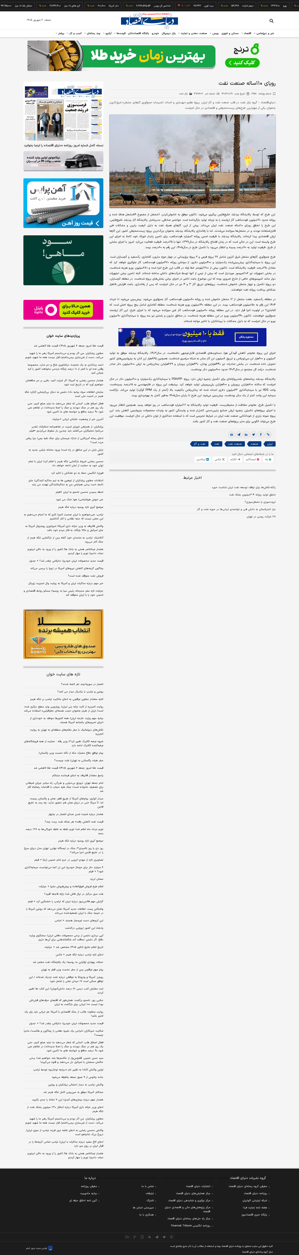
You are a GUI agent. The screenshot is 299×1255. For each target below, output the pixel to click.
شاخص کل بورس (136, 6)
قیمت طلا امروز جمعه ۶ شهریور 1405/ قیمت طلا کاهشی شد (68, 768)
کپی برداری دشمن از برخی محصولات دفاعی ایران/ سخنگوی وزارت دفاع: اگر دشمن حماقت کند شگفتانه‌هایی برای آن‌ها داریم (66, 938)
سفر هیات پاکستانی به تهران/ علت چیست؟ (78, 761)
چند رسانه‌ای (93, 33)
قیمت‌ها (120, 33)
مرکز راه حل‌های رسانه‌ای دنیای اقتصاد (188, 1219)
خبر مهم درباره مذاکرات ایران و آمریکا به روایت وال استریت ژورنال (65, 583)
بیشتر (60, 33)
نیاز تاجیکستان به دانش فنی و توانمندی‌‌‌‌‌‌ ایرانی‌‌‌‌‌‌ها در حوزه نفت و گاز (236, 509)
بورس (215, 33)
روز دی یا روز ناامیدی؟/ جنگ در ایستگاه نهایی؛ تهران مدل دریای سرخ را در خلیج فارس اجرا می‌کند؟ (63, 850)
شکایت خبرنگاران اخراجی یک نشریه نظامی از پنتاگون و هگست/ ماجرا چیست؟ (63, 1033)
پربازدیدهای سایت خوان (63, 336)
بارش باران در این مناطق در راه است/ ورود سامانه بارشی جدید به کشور (66, 452)
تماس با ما (148, 1186)
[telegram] (239, 435)
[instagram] (171, 1237)
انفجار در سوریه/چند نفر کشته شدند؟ (82, 684)
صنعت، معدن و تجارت (193, 33)
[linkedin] (246, 435)
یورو (259, 6)
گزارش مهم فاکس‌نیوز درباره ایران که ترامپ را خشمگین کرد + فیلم (65, 902)
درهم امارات (222, 6)
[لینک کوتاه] (268, 435)
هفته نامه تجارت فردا (255, 1208)
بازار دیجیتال (169, 33)
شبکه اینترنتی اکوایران (254, 1201)
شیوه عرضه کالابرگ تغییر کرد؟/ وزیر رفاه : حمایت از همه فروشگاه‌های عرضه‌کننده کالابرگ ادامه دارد (63, 743)
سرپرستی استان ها (143, 1208)
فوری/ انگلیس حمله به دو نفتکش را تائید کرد (77, 473)
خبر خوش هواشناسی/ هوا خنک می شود (79, 500)
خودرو (155, 33)
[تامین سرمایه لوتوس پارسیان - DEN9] (63, 260)
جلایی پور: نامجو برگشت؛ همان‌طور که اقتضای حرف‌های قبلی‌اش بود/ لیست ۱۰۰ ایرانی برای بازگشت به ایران (66, 1002)
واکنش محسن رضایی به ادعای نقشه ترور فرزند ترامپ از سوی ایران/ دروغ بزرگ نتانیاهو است (64, 1132)
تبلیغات (150, 1193)
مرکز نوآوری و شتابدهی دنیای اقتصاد (189, 1201)
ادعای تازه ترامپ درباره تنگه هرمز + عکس (79, 955)
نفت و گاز (199, 444)
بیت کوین (183, 6)
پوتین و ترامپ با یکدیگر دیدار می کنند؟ (80, 692)
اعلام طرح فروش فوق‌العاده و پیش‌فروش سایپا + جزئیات (71, 887)
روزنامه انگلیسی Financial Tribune (190, 1226)
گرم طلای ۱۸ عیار (46, 6)
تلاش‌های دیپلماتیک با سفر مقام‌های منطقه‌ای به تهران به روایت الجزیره (66, 732)
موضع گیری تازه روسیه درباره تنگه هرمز (80, 507)
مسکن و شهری (230, 33)
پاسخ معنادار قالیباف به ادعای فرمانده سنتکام (77, 776)
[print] (231, 435)
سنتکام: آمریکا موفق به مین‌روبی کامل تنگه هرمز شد (73, 1092)
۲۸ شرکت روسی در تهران (261, 517)
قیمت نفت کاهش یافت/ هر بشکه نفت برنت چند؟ (74, 822)
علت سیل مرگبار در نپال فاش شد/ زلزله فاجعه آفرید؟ (73, 894)
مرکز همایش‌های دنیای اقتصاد (193, 1193)
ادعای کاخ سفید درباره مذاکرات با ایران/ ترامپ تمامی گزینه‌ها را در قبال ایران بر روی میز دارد (66, 1144)
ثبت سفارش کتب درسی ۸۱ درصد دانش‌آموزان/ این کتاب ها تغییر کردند (66, 991)
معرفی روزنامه (89, 1186)
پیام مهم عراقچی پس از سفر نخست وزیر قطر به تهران (72, 970)
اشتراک (150, 1201)
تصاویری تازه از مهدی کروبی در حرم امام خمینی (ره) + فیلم (68, 860)
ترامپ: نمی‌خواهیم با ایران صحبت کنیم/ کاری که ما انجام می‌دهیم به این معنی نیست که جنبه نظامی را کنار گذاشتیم (63, 517)
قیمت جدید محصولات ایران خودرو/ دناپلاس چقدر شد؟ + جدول (66, 561)
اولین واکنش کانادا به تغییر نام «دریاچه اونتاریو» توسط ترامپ (68, 1070)
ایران (270, 444)
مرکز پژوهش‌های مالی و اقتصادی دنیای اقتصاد (187, 1209)
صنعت (254, 444)
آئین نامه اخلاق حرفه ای (83, 1201)
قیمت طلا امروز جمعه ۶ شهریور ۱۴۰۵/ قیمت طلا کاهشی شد (68, 346)
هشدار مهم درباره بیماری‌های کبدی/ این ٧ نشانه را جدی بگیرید (67, 1100)
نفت (216, 444)
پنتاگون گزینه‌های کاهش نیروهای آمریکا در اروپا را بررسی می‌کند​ (66, 568)
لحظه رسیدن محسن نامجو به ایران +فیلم (79, 492)
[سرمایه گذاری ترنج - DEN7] (149, 56)
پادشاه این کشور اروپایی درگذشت (84, 928)
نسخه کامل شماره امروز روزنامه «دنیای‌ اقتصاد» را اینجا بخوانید (63, 145)
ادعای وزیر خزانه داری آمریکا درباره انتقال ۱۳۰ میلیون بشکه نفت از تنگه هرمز (65, 1109)
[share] (142, 1237)
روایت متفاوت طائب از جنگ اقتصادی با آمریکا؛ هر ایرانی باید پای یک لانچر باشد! (63, 1014)
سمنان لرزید (96, 879)
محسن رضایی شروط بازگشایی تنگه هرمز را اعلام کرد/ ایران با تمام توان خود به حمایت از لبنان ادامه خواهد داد (65, 464)
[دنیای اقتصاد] (149, 21)
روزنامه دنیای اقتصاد (255, 1193)
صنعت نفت (235, 444)
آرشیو (108, 33)
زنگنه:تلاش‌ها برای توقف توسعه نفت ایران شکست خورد (244, 487)
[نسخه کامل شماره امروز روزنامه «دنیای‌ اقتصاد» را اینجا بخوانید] (63, 111)
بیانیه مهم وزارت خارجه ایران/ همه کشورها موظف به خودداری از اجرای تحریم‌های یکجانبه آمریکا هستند (66, 720)
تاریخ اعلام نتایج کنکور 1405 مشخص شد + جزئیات (73, 947)
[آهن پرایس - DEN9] (63, 203)
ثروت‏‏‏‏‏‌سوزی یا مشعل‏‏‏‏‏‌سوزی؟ (260, 502)
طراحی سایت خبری (39, 1248)
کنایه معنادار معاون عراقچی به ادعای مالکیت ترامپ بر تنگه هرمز (66, 699)
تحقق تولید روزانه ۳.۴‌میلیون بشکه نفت (252, 495)
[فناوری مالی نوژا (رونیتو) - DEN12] (63, 634)
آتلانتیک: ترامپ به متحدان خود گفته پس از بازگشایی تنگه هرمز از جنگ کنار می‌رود (65, 540)
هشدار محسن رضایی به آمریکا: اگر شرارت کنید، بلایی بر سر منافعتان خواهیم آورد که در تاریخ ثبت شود (64, 383)
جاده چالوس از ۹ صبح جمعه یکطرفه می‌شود (77, 1077)
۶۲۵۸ (261, 94)
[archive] (127, 1237)
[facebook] (261, 435)
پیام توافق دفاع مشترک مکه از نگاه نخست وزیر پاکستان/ (71, 753)
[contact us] (135, 1237)
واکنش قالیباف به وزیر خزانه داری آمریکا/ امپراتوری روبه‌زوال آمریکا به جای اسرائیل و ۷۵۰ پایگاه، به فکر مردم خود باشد (64, 528)
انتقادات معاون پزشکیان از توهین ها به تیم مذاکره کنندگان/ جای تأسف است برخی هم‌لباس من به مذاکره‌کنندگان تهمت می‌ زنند (65, 483)
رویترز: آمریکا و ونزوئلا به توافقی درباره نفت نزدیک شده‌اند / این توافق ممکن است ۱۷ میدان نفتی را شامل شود (66, 979)
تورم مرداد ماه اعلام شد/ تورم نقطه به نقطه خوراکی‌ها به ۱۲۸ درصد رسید (64, 831)
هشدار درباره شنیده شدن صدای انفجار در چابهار (75, 814)
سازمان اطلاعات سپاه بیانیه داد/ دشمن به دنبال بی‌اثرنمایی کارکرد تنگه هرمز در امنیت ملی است (64, 394)
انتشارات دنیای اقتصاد (198, 1186)
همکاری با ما (146, 1215)
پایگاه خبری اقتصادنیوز (254, 1215)
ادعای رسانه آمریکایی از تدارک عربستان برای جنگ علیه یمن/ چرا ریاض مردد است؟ (64, 440)
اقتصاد (247, 33)
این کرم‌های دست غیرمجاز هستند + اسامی (79, 921)
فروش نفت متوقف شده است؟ (85, 576)
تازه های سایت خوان (63, 674)
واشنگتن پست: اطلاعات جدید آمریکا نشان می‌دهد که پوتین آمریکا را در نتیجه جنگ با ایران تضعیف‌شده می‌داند (64, 911)
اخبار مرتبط (192, 478)
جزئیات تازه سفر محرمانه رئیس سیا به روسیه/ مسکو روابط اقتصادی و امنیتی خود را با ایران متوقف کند (63, 593)
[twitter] (253, 435)
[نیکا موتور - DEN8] (63, 161)
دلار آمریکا (88, 6)
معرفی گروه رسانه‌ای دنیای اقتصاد (248, 1186)
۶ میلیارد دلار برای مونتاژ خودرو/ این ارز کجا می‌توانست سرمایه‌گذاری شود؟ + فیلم (64, 869)
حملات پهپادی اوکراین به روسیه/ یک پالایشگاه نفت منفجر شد (68, 962)
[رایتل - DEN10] (63, 310)
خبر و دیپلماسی (264, 33)
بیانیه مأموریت (88, 1193)
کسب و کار (75, 33)
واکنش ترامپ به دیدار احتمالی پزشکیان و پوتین (75, 1085)
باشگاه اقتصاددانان (138, 33)
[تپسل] (120, 330)
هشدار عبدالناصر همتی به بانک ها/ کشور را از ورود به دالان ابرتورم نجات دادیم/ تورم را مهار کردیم (65, 551)
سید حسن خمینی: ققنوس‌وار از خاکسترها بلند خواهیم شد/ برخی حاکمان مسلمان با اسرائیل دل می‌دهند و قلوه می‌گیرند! (66, 1060)
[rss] (149, 1237)
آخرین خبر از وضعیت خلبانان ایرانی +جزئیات (77, 419)
